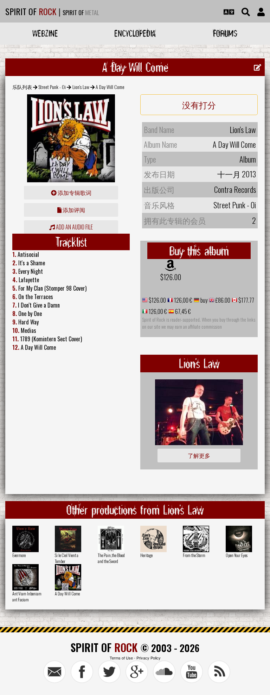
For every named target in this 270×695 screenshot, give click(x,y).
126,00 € (182, 300)
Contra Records (235, 189)
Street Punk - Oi (52, 86)
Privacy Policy (148, 658)
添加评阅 (73, 210)
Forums (225, 33)
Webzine (45, 33)
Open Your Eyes (237, 555)
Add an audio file (74, 227)
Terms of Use (121, 658)
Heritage (146, 555)
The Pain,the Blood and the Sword (111, 558)
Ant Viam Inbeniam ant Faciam (26, 596)
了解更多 (199, 455)
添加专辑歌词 (74, 192)
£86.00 (222, 300)
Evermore (19, 555)
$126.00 (170, 277)
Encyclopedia (135, 33)
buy (203, 300)
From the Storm (194, 555)
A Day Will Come (67, 593)
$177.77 (245, 300)
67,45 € (182, 311)
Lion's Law (80, 86)
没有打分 (199, 104)
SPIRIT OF (30, 11)
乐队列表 (22, 86)
